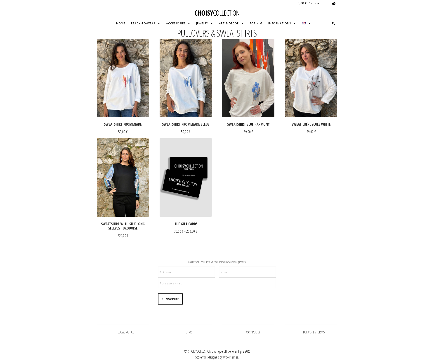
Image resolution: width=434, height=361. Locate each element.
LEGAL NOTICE (126, 332)
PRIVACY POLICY (251, 332)
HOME (120, 23)
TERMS (188, 332)
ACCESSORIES (175, 23)
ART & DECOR (229, 23)
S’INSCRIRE (170, 299)
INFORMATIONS (279, 23)
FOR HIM (256, 23)
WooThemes (230, 357)
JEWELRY (202, 23)
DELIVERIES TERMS (314, 332)
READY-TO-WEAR (143, 23)
